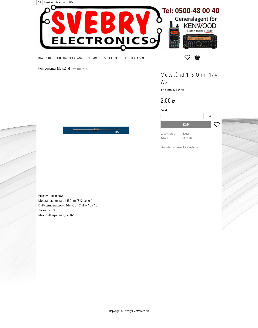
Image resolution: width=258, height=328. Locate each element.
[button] (189, 57)
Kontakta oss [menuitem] (134, 58)
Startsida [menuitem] (45, 58)
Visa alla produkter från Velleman (180, 147)
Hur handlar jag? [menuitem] (69, 58)
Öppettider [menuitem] (111, 58)
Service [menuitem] (93, 58)
